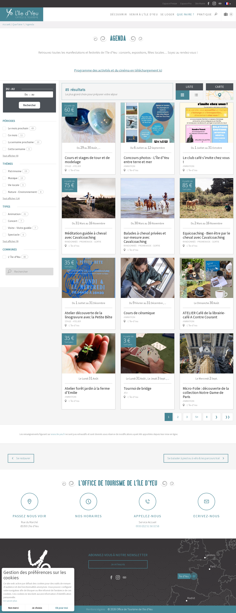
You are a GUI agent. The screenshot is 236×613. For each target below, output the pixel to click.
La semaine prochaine (23, 142)
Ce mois (15, 135)
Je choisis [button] (37, 607)
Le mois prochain (21, 128)
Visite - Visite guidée (22, 228)
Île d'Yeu (184, 576)
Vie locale (15, 185)
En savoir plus (10, 600)
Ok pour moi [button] (61, 607)
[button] (118, 14)
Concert (15, 221)
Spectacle (16, 234)
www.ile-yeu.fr (58, 434)
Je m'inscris (118, 564)
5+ (196, 417)
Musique (15, 178)
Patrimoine (17, 171)
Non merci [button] (13, 607)
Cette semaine (19, 149)
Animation (17, 214)
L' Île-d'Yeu (17, 257)
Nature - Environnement (24, 192)
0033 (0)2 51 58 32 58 (147, 526)
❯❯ (227, 417)
